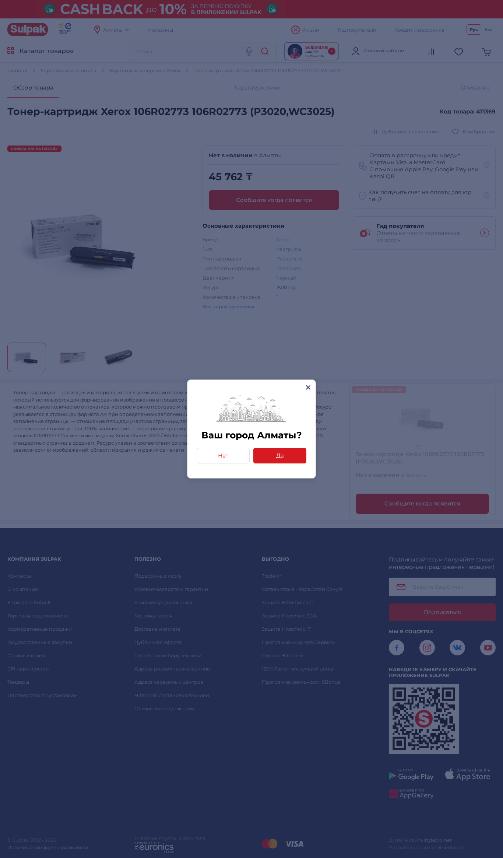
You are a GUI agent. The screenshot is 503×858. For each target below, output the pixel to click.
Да (280, 455)
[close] (308, 387)
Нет (223, 455)
